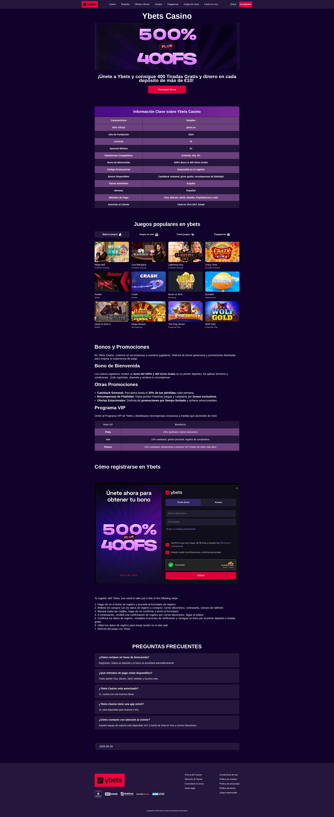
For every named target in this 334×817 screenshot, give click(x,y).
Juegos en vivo (146, 234)
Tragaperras (220, 234)
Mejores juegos (110, 234)
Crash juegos (183, 234)
